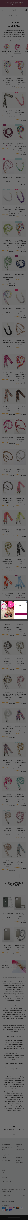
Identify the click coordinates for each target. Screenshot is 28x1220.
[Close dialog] (26, 602)
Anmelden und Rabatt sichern (21, 614)
